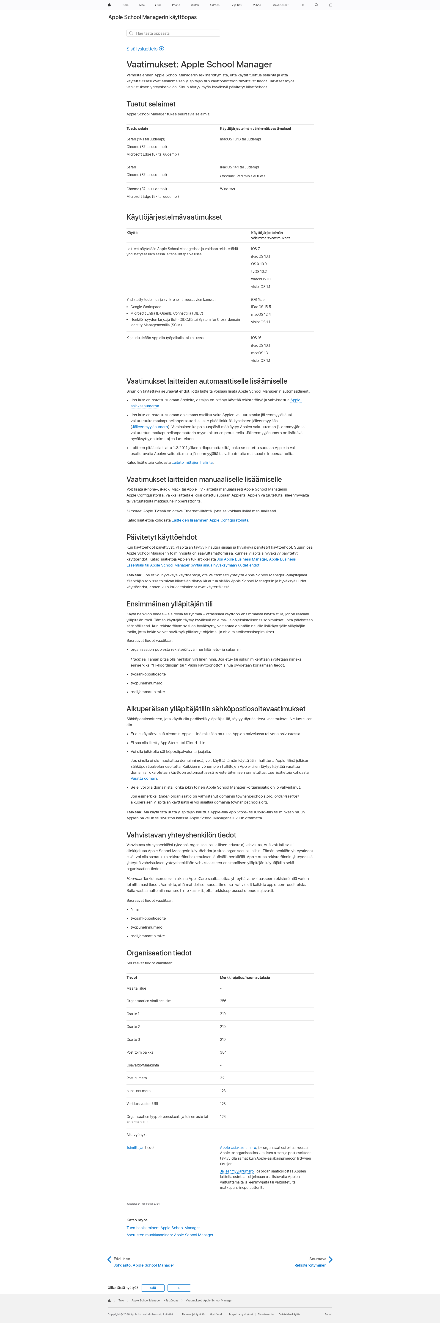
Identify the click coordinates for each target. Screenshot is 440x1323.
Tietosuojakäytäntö (193, 1314)
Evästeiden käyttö (289, 1314)
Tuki (121, 1300)
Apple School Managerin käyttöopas (152, 17)
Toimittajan (135, 1147)
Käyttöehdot (216, 1314)
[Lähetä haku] (131, 33)
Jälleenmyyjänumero (150, 426)
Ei (179, 1288)
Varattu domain (144, 778)
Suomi (328, 1314)
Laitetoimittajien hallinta (192, 462)
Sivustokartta (266, 1314)
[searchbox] (173, 33)
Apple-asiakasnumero (238, 1147)
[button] (316, 5)
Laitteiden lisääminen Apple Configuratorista (210, 520)
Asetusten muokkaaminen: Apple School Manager (169, 1235)
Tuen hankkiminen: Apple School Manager (163, 1227)
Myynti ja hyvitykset (241, 1314)
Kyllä (153, 1288)
